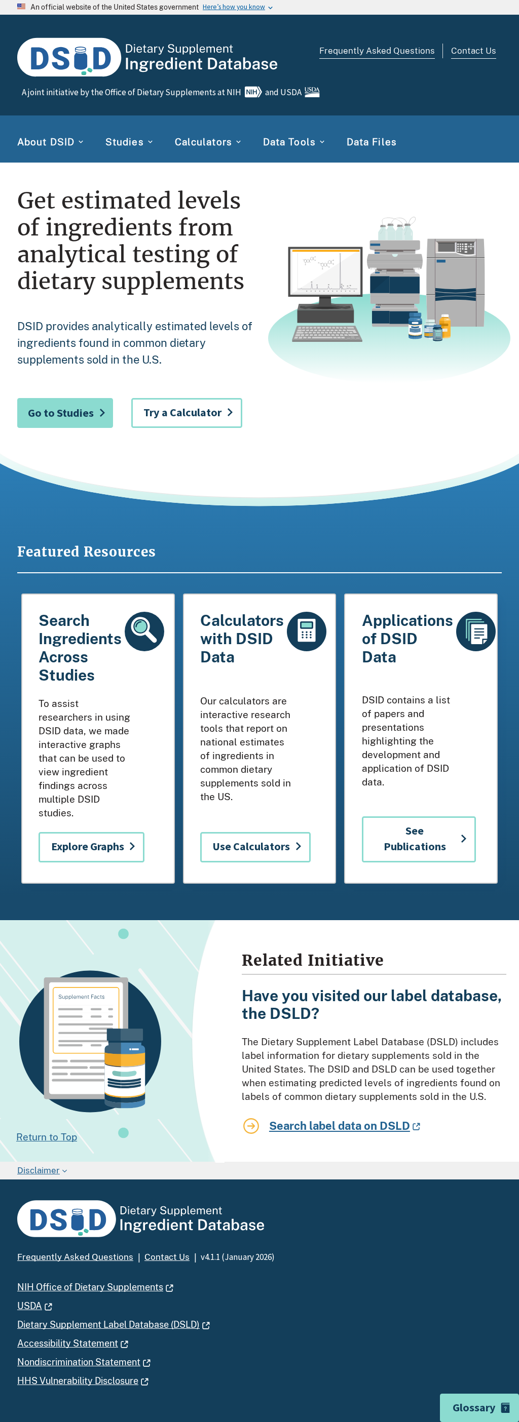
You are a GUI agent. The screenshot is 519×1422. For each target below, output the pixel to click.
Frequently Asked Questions (377, 51)
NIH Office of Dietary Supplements (90, 1287)
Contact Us (473, 51)
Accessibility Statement (67, 1343)
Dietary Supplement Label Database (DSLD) (108, 1324)
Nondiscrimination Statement (78, 1362)
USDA (29, 1305)
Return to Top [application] (46, 1136)
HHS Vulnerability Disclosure (77, 1380)
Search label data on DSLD (339, 1125)
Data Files (372, 141)
